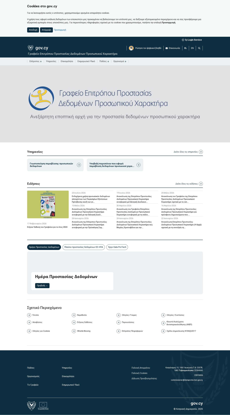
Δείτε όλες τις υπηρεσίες (186, 152)
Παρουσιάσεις (128, 322)
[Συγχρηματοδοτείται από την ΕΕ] (43, 406)
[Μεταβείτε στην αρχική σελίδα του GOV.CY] (38, 48)
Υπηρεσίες (51, 61)
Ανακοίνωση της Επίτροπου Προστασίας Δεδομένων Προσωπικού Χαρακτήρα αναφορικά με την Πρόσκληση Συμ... (89, 225)
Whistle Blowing (83, 331)
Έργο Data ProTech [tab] (117, 247)
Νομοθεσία (82, 315)
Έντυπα (35, 315)
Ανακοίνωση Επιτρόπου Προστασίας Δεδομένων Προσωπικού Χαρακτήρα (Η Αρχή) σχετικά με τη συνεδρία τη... (181, 225)
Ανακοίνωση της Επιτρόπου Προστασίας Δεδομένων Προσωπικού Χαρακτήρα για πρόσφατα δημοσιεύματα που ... (179, 212)
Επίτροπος (34, 61)
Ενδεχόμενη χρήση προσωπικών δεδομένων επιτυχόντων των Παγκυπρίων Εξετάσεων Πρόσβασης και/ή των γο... (91, 199)
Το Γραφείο (32, 385)
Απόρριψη (46, 30)
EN (192, 48)
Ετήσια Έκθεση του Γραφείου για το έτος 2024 (47, 227)
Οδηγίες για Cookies (41, 331)
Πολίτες (103, 61)
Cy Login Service (193, 40)
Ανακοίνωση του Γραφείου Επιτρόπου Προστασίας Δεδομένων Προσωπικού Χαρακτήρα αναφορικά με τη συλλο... (133, 212)
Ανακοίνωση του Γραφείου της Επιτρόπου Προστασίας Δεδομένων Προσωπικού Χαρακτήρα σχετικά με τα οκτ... (179, 199)
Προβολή (43, 285)
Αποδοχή (33, 30)
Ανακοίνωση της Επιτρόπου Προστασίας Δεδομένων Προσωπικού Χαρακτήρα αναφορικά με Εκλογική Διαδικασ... (134, 199)
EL (185, 48)
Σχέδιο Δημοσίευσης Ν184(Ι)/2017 (181, 331)
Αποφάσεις (37, 322)
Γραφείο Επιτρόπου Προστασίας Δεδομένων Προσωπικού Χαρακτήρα (72, 53)
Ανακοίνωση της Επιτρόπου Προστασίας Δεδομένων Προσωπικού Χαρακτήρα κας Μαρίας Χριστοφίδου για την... (135, 225)
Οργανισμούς (33, 376)
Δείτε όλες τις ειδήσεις (186, 183)
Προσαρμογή (60, 30)
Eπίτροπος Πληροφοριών (132, 331)
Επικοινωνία (174, 48)
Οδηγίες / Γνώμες (129, 315)
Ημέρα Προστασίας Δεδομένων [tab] (44, 247)
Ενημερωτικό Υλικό (86, 61)
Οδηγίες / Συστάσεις (175, 315)
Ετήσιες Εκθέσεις (84, 322)
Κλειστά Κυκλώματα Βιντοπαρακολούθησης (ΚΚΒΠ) (179, 323)
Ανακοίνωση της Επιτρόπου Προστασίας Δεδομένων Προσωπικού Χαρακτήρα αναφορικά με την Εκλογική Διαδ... (89, 212)
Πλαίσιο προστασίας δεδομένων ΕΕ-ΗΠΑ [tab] (83, 247)
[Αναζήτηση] (199, 48)
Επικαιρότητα (67, 61)
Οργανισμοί (118, 61)
